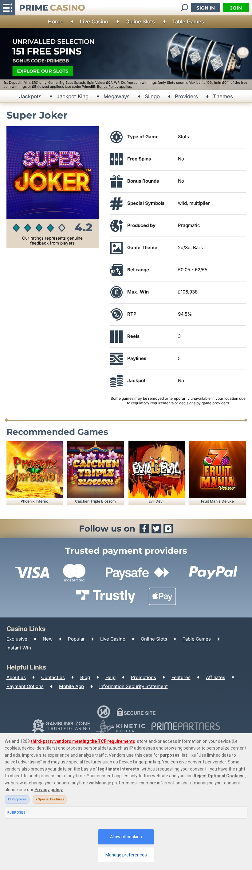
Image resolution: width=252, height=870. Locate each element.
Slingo (152, 96)
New (48, 639)
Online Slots (140, 21)
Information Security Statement (133, 686)
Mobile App (71, 686)
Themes (223, 96)
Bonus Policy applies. (114, 86)
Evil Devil (156, 501)
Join (236, 8)
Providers (186, 96)
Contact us (53, 677)
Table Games (188, 21)
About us (16, 677)
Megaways (117, 96)
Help (110, 677)
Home (55, 21)
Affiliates (215, 677)
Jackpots (30, 96)
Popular (76, 639)
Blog (85, 677)
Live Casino (94, 21)
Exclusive (16, 639)
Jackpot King (73, 96)
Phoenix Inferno (34, 501)
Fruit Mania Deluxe (217, 501)
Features (181, 677)
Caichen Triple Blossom (95, 501)
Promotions (143, 677)
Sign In (205, 8)
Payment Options (25, 686)
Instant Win (18, 648)
